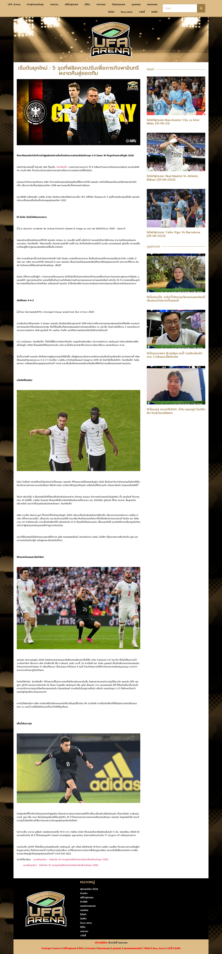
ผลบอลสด (152, 4)
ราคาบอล (101, 4)
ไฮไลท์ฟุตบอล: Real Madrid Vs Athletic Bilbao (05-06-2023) (172, 178)
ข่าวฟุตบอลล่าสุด (35, 4)
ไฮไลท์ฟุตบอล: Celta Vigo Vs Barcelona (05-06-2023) (173, 234)
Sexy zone (126, 12)
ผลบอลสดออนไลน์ (133, 948)
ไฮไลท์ (111, 12)
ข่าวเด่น (83, 893)
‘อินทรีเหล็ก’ (62, 167)
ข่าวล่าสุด (46, 948)
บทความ (54, 4)
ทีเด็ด (87, 4)
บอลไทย (84, 910)
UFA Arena (14, 4)
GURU (154, 12)
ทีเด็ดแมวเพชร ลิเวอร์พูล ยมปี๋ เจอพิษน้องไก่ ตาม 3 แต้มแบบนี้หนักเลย (174, 355)
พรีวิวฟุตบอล (71, 4)
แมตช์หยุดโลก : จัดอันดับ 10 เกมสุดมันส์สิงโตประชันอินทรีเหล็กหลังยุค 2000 (70, 859)
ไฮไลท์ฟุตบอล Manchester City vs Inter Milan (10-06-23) (173, 122)
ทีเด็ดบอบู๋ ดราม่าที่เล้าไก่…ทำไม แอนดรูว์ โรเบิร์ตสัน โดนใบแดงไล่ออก (176, 411)
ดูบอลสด (136, 4)
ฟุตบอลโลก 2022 (89, 889)
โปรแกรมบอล (118, 4)
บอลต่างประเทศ (88, 906)
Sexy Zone (158, 948)
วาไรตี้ (142, 12)
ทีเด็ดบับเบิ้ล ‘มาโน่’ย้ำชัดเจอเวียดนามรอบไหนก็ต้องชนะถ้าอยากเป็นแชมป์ (176, 299)
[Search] (201, 8)
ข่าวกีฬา (84, 901)
